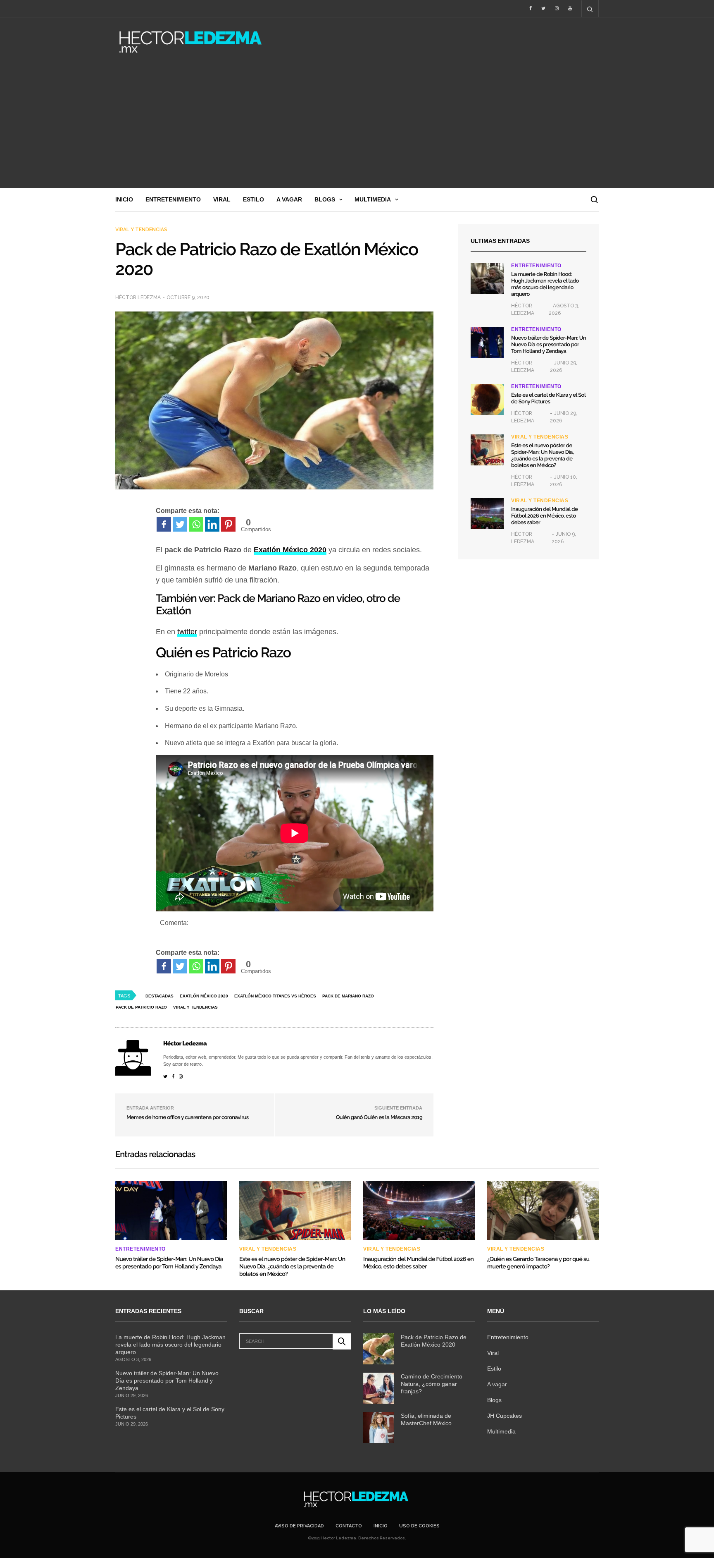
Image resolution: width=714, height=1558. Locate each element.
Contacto (349, 1526)
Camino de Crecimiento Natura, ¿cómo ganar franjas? (431, 1384)
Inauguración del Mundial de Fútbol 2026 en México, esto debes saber (544, 516)
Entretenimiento (173, 199)
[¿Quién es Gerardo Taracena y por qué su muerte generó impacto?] (543, 1210)
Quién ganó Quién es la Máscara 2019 (379, 1118)
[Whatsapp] (196, 524)
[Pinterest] (228, 524)
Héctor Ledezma (138, 297)
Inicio (124, 199)
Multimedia (373, 199)
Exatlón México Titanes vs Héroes (275, 996)
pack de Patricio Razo (141, 1007)
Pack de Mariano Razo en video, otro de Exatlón (278, 604)
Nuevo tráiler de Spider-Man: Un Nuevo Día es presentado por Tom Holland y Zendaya (548, 345)
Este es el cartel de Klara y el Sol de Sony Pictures (548, 398)
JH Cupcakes (504, 1415)
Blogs (324, 199)
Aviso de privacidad (299, 1526)
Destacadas (159, 996)
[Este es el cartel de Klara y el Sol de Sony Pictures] (487, 399)
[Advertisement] (357, 126)
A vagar (289, 199)
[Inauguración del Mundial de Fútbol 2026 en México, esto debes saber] (487, 513)
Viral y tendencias (141, 229)
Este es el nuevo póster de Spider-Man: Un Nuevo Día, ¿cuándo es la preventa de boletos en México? (542, 456)
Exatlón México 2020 (204, 996)
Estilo (253, 199)
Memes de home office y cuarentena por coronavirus (187, 1118)
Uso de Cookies (419, 1526)
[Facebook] (164, 524)
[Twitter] (180, 524)
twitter (187, 632)
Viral (222, 199)
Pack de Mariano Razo (348, 996)
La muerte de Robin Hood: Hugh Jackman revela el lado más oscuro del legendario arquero (545, 284)
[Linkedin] (212, 524)
